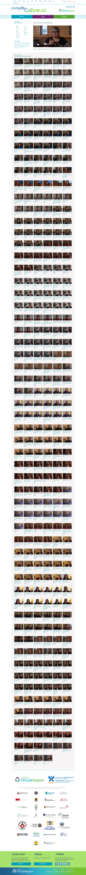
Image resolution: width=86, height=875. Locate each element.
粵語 (24, 1)
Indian (25, 26)
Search (75, 1)
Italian (25, 30)
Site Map (62, 869)
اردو (54, 1)
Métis (17, 31)
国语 (36, 1)
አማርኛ (19, 1)
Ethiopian (18, 35)
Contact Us (55, 869)
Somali (25, 34)
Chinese (17, 33)
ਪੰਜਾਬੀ (45, 1)
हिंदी (32, 1)
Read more (42, 863)
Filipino (17, 37)
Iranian (25, 28)
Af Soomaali (15, 3)
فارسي (28, 1)
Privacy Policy (70, 869)
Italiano (50, 1)
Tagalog (40, 1)
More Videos (18, 23)
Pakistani (26, 32)
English (14, 1)
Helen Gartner (17, 41)
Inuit (17, 29)
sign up (20, 863)
